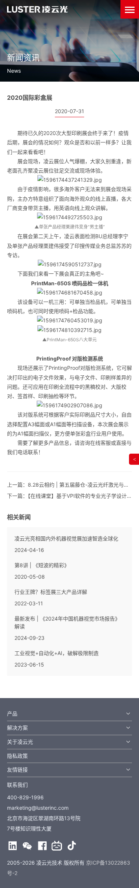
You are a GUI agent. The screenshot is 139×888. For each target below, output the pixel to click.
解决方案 (17, 727)
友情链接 (17, 769)
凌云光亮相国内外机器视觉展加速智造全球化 (66, 538)
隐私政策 (17, 756)
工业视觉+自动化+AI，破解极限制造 (56, 653)
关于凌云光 (20, 742)
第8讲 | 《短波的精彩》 (41, 565)
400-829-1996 (25, 797)
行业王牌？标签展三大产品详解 (50, 592)
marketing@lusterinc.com (38, 808)
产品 (12, 713)
